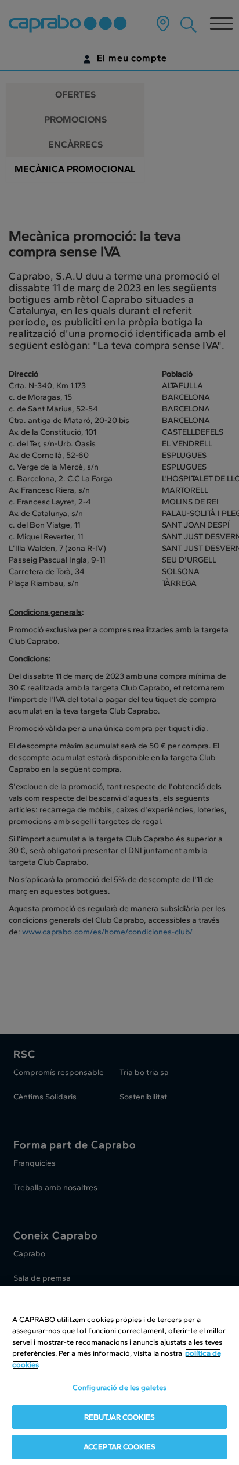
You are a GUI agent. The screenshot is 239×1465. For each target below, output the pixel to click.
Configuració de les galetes (120, 1387)
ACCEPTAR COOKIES (119, 1446)
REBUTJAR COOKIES (119, 1417)
